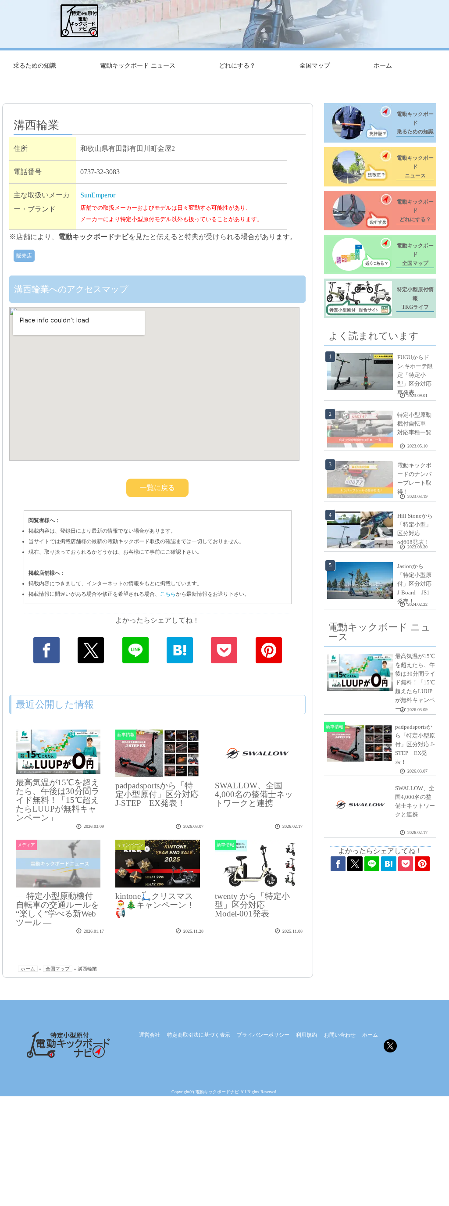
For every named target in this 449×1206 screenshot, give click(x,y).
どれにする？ (237, 65)
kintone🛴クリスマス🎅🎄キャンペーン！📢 (155, 904)
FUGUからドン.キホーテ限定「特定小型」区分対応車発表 (415, 375)
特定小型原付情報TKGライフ (415, 298)
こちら (168, 594)
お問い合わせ (340, 1035)
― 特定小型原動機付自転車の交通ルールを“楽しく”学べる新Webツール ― (57, 909)
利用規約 (306, 1035)
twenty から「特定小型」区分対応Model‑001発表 (252, 904)
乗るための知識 (34, 65)
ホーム (383, 65)
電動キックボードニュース (415, 167)
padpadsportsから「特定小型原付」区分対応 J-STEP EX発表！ (157, 794)
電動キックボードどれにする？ (415, 210)
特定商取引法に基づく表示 (198, 1035)
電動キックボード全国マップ (415, 254)
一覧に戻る (157, 487)
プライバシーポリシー (263, 1035)
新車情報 (126, 734)
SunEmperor (97, 195)
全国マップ (314, 65)
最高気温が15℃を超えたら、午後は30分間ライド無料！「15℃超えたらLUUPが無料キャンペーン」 (58, 800)
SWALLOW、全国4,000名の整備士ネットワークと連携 (254, 794)
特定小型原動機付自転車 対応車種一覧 (414, 424)
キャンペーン (130, 844)
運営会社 (149, 1035)
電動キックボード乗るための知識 (415, 123)
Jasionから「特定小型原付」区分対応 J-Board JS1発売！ (414, 584)
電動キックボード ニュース (137, 65)
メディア (26, 844)
